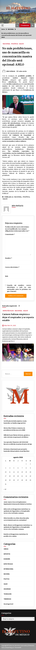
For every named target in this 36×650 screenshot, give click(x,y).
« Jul (5, 489)
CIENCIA (6, 549)
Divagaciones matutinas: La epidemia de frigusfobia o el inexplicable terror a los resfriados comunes (17, 511)
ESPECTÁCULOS (8, 310)
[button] (17, 25)
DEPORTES (7, 554)
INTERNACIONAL (8, 569)
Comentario (10, 234)
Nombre (8, 258)
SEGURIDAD (7, 589)
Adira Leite (7, 509)
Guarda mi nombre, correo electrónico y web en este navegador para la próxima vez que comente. (19, 288)
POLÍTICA (14, 43)
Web (6, 276)
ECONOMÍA (7, 559)
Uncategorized (8, 604)
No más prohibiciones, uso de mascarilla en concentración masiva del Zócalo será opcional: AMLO (17, 56)
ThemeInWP (18, 647)
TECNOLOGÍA (7, 594)
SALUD (21, 43)
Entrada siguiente (9, 306)
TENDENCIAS (7, 599)
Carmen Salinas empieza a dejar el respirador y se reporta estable (18, 317)
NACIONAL (6, 43)
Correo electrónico (12, 267)
